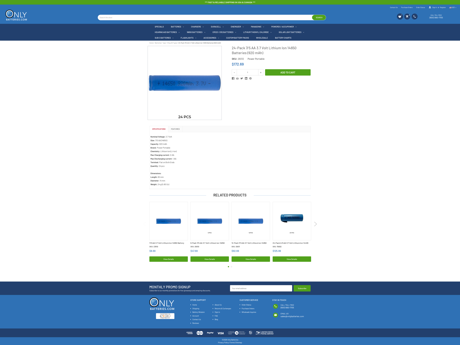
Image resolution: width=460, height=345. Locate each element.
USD (453, 7)
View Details (168, 259)
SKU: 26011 (236, 246)
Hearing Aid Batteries (166, 32)
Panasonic (256, 26)
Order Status (420, 7)
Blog (216, 319)
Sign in (432, 7)
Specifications (159, 129)
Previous (144, 224)
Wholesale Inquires (249, 312)
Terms (232, 342)
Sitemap (239, 342)
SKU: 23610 (153, 246)
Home (194, 305)
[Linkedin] (246, 78)
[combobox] (212, 17)
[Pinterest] (250, 78)
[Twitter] (241, 78)
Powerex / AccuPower (282, 26)
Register (443, 7)
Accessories (210, 38)
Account (195, 316)
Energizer (236, 26)
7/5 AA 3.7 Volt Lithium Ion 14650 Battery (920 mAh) (166, 244)
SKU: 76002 (277, 246)
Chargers (196, 26)
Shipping (195, 308)
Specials (159, 26)
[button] (400, 16)
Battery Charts (283, 38)
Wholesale (262, 38)
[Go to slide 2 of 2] (231, 266)
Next (315, 224)
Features (175, 129)
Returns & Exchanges (223, 308)
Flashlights (187, 38)
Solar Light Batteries (290, 32)
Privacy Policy (223, 342)
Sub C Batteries (163, 38)
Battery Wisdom (198, 312)
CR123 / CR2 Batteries (223, 32)
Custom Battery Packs (237, 38)
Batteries (176, 26)
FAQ (216, 316)
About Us (218, 305)
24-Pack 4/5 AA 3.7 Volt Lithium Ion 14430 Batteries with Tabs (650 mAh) (290, 244)
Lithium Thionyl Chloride (256, 32)
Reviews (195, 323)
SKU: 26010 (194, 246)
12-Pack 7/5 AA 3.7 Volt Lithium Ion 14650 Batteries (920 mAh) (249, 244)
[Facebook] (233, 78)
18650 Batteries (195, 32)
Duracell (216, 26)
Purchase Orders (407, 7)
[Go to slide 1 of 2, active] (228, 266)
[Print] (237, 78)
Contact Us (394, 7)
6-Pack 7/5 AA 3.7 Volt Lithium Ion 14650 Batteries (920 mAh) (207, 244)
